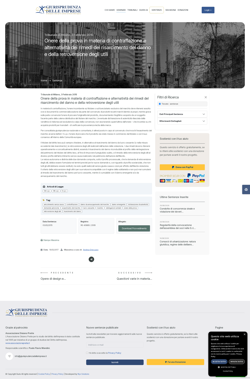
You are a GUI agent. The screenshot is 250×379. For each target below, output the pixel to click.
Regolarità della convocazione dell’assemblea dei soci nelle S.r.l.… (178, 226)
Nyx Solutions (83, 374)
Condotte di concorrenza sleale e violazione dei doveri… (177, 210)
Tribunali (132, 10)
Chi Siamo (110, 10)
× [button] (244, 334)
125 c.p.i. (56, 191)
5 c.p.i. (64, 191)
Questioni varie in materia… (134, 278)
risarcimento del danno (72, 211)
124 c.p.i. (47, 191)
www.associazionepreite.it (17, 343)
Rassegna (170, 10)
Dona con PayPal (184, 167)
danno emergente (118, 204)
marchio (100, 208)
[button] (228, 367)
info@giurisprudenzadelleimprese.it (31, 356)
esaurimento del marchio (71, 208)
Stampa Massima (51, 240)
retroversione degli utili (52, 211)
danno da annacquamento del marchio (94, 204)
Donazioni (183, 10)
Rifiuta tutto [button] (237, 361)
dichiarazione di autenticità (138, 204)
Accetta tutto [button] (219, 361)
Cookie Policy (44, 374)
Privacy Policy (114, 353)
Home (44, 80)
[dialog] (227, 354)
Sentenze (157, 10)
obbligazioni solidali (113, 208)
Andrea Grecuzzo (90, 249)
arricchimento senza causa (54, 204)
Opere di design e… (53, 278)
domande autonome (51, 208)
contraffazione (72, 204)
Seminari (121, 10)
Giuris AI (143, 10)
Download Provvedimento (134, 228)
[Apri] (246, 189)
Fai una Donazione (177, 362)
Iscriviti (114, 362)
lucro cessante (88, 208)
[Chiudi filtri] (205, 97)
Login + (208, 10)
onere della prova (130, 208)
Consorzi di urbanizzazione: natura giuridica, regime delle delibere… (178, 243)
